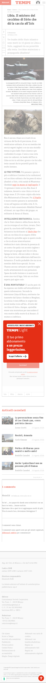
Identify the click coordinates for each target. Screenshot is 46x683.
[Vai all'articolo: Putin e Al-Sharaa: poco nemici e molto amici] (7, 452)
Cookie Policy (7, 648)
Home (9, 9)
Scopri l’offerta (15, 356)
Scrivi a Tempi (7, 636)
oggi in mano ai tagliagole (25, 185)
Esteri (15, 9)
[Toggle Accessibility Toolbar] (41, 678)
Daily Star (32, 232)
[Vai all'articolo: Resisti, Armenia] (7, 438)
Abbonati (5, 2)
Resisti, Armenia (23, 435)
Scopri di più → (37, 477)
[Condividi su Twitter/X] (3, 37)
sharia (20, 394)
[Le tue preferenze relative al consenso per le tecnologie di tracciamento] (4, 679)
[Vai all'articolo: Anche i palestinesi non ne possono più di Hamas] (7, 467)
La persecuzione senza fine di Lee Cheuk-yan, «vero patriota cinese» (29, 421)
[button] (3, 52)
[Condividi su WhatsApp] (3, 42)
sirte (28, 394)
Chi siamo (6, 634)
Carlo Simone (21, 440)
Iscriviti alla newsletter (11, 639)
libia (12, 394)
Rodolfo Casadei (22, 456)
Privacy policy (7, 645)
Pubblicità (6, 642)
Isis (5, 394)
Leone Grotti (20, 428)
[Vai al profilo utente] (38, 2)
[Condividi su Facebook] (3, 32)
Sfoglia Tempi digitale (11, 656)
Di (11, 32)
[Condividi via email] (3, 48)
